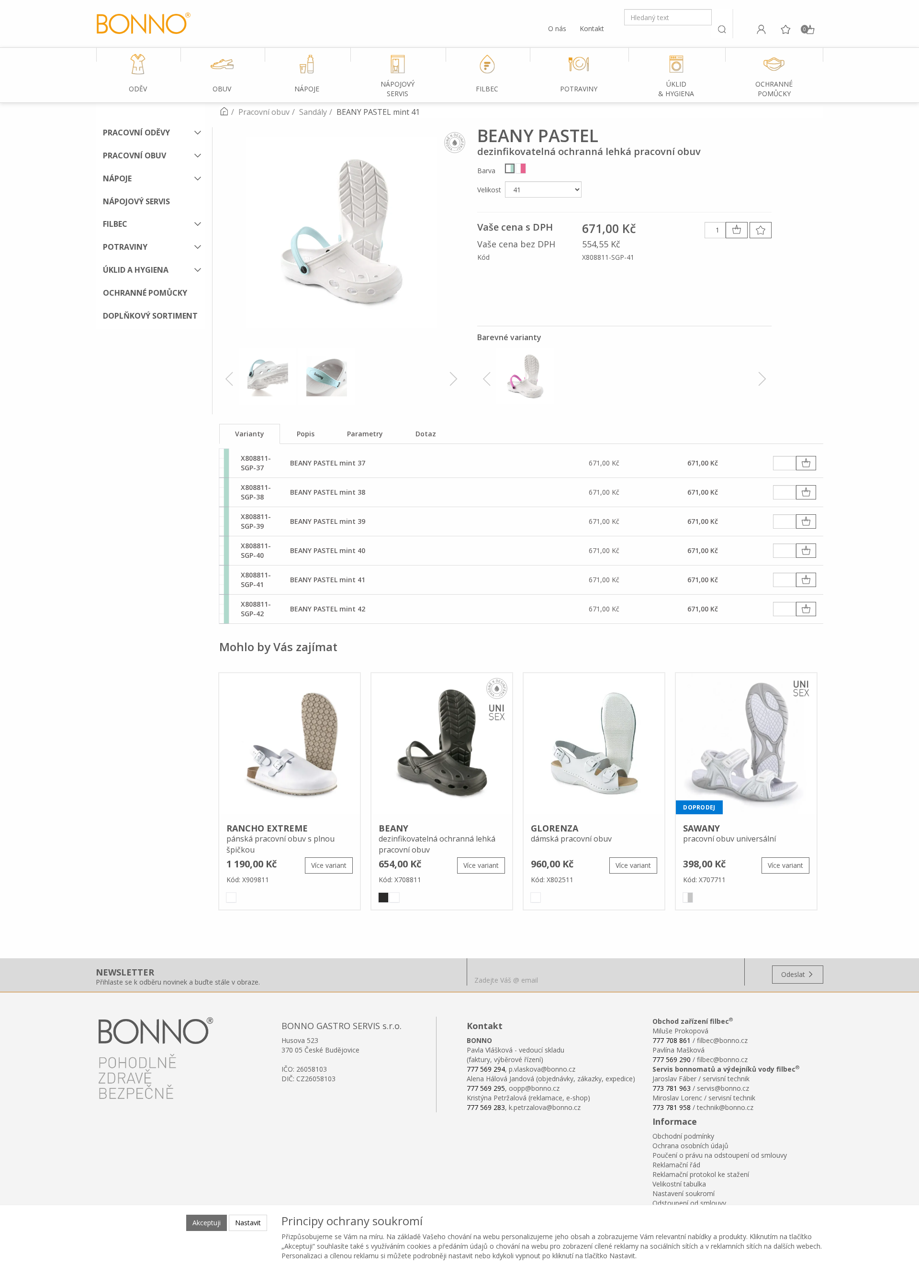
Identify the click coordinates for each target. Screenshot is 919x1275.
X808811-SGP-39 (256, 521)
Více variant (329, 865)
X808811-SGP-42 (256, 608)
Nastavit (248, 1222)
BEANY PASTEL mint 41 (327, 579)
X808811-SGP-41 (256, 579)
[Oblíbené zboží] (785, 29)
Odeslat (794, 974)
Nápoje (117, 178)
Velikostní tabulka (679, 1183)
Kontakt (592, 28)
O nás (557, 28)
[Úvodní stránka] (224, 112)
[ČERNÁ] (383, 897)
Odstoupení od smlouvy (689, 1203)
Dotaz (425, 433)
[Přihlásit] (761, 29)
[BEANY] (441, 745)
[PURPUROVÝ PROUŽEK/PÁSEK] (521, 168)
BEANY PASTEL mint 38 (327, 492)
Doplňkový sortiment (150, 315)
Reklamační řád (676, 1164)
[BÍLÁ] (231, 897)
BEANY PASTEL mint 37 (327, 462)
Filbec (115, 224)
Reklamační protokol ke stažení (700, 1174)
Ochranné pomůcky (145, 293)
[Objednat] (806, 463)
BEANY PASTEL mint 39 (327, 521)
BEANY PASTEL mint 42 (327, 608)
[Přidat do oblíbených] (761, 230)
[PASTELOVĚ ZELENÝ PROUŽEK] (510, 168)
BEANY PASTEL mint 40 (327, 550)
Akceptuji (206, 1222)
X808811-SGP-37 (256, 463)
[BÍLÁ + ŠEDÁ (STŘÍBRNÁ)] (688, 897)
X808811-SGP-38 (256, 492)
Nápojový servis (136, 201)
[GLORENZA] (594, 745)
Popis (305, 433)
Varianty (249, 433)
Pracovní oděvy (136, 132)
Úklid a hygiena (135, 270)
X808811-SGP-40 (256, 550)
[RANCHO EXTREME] (289, 745)
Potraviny (125, 247)
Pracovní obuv (134, 155)
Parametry (365, 433)
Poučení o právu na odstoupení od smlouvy (719, 1155)
